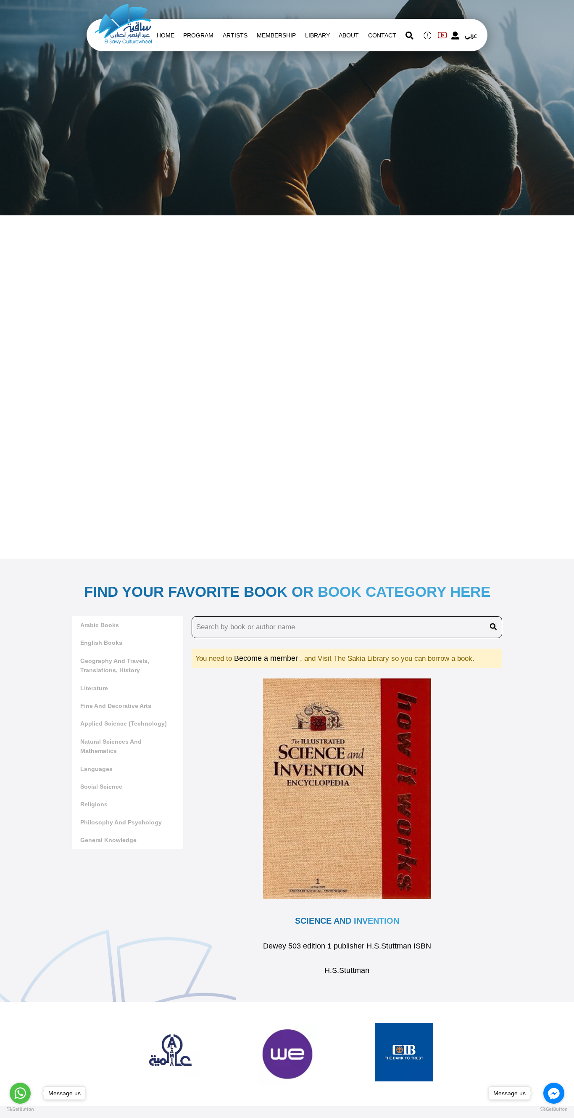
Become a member (267, 658)
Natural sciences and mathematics (111, 746)
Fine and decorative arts (115, 705)
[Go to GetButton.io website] (553, 1109)
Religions (94, 804)
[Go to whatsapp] (20, 1093)
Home (165, 35)
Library (317, 35)
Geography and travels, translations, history (114, 665)
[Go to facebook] (553, 1093)
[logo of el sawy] (123, 9)
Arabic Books (99, 625)
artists (235, 35)
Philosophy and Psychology (121, 822)
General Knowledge (108, 840)
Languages (96, 769)
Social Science (101, 786)
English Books (101, 642)
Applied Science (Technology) (123, 723)
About (349, 35)
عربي (471, 35)
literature (94, 688)
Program (198, 35)
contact (382, 35)
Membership (276, 35)
